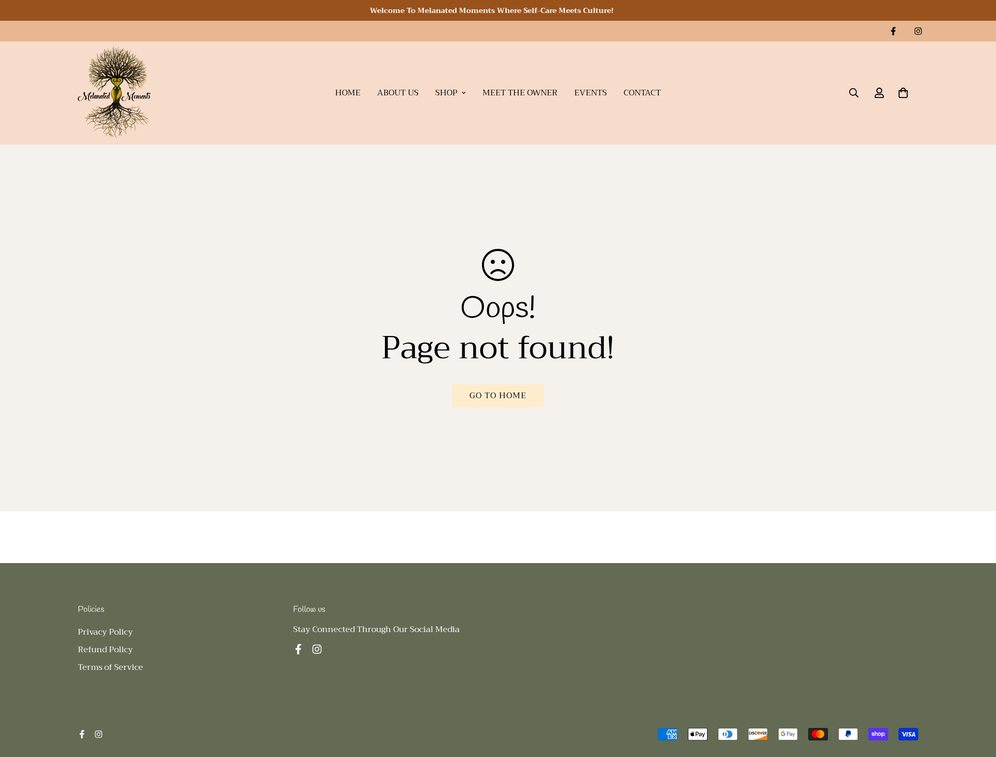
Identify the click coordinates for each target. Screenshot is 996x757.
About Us (398, 93)
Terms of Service (110, 667)
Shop (446, 93)
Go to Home (498, 395)
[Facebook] (893, 31)
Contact (642, 93)
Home (348, 93)
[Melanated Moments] (114, 93)
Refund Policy (105, 649)
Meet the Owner (520, 93)
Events (590, 93)
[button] (903, 93)
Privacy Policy (105, 632)
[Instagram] (918, 31)
